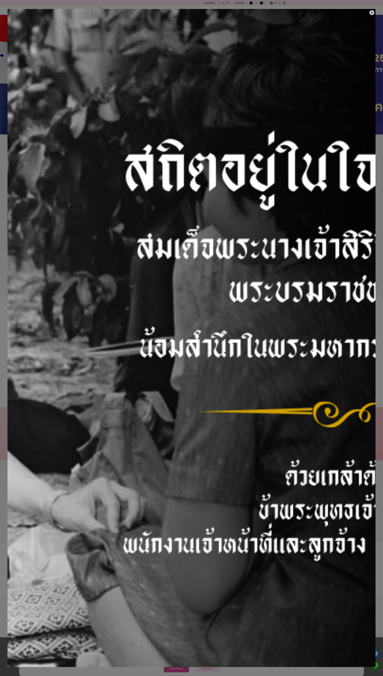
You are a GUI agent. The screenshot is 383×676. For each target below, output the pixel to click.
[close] (371, 12)
